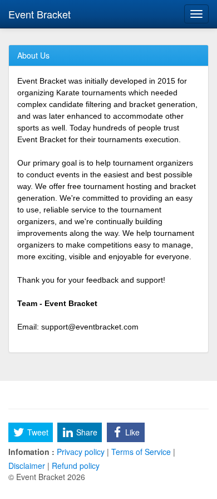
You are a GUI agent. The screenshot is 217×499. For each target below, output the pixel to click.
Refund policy (75, 465)
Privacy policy (81, 451)
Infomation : (31, 451)
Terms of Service (141, 451)
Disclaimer (27, 465)
